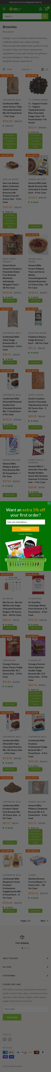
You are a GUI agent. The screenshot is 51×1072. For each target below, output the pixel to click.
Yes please (25, 529)
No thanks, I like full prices (25, 534)
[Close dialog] (49, 503)
